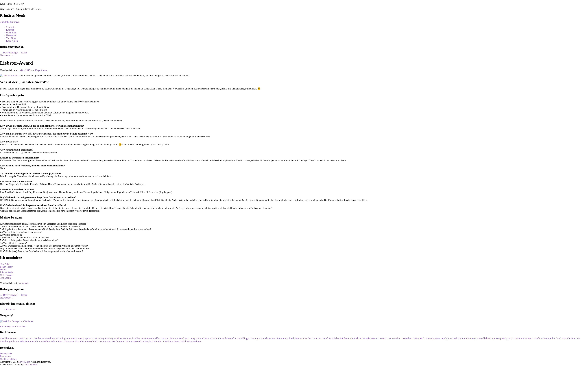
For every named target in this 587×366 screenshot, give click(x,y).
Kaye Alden (12, 41)
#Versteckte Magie (141, 341)
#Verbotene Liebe (121, 341)
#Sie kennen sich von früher (35, 341)
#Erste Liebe (168, 338)
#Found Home (203, 338)
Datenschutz (6, 353)
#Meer (374, 338)
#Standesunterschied (86, 341)
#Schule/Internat (571, 338)
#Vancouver (104, 341)
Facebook (11, 309)
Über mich (11, 32)
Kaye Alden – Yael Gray (12, 3)
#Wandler (157, 341)
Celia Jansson (6, 275)
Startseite (10, 27)
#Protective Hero (524, 338)
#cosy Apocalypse (87, 338)
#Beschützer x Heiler (29, 338)
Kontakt (10, 30)
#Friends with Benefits (224, 338)
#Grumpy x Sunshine (259, 338)
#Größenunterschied (283, 338)
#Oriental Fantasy (467, 338)
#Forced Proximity (185, 338)
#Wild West (185, 341)
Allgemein (24, 283)
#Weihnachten (171, 341)
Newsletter (11, 35)
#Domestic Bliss (131, 338)
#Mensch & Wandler (389, 338)
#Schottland (554, 338)
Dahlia (3, 269)
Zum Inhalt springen (10, 22)
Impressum (5, 356)
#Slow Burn (57, 341)
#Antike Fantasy (9, 338)
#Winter (196, 341)
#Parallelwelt (484, 338)
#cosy (74, 338)
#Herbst (307, 338)
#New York (419, 338)
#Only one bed (449, 338)
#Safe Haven (541, 338)
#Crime (118, 338)
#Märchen (406, 338)
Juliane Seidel (6, 272)
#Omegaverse (432, 338)
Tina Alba (4, 264)
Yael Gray (11, 38)
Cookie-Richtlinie (8, 359)
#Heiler (298, 338)
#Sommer (69, 341)
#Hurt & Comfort (321, 338)
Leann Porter (6, 267)
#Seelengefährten (9, 341)
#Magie (366, 338)
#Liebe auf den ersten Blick (346, 338)
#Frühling (242, 338)
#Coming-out (63, 338)
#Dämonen (147, 338)
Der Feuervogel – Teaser (13, 52)
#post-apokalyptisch (503, 338)
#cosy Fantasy (105, 338)
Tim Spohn (5, 278)
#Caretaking (48, 338)
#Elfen (156, 338)
